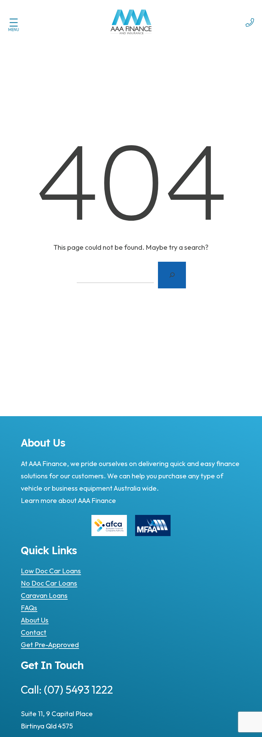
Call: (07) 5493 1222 (67, 689)
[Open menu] (13, 22)
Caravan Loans (44, 595)
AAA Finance (96, 500)
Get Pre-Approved (50, 644)
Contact (33, 632)
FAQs (29, 607)
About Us (34, 620)
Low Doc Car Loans (51, 571)
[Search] (172, 275)
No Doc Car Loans (49, 583)
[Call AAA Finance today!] (250, 31)
